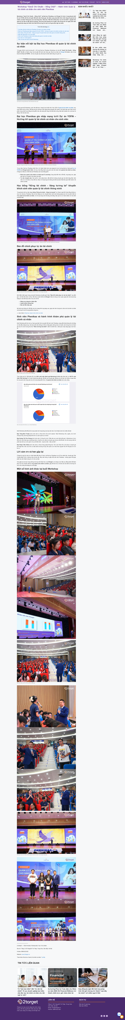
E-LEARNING (75, 2)
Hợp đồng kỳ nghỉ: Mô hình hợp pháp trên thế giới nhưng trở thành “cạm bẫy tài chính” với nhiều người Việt (92, 991)
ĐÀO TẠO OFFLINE (83, 2)
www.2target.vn (26, 954)
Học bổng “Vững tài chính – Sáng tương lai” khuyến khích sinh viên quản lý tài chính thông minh (41, 32)
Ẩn (48, 26)
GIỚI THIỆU (67, 2)
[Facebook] (101, 1016)
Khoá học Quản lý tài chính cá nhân (34, 313)
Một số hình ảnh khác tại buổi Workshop (28, 39)
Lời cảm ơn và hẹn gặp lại (24, 37)
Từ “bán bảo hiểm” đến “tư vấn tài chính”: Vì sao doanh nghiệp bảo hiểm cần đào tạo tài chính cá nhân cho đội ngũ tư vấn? (99, 16)
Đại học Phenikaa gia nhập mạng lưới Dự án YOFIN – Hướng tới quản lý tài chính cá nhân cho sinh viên (43, 31)
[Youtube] (104, 1016)
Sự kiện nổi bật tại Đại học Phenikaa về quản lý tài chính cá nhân (34, 29)
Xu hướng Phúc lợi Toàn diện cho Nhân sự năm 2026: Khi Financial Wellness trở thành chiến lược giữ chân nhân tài (99, 28)
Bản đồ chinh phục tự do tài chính (26, 34)
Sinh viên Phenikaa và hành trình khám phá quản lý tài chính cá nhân (35, 36)
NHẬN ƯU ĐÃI (105, 2)
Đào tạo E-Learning (84, 1004)
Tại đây (43, 957)
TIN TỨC (98, 2)
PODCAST (92, 2)
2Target (62, 52)
